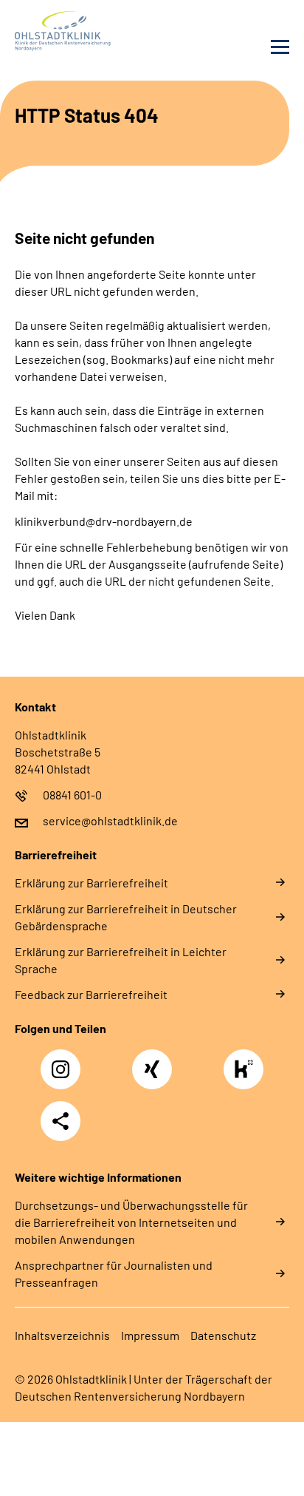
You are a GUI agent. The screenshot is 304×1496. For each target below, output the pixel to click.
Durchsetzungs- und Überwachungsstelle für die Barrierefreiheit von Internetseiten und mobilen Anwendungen (131, 1222)
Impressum (150, 1335)
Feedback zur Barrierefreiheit (91, 994)
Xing (152, 1061)
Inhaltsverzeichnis (62, 1335)
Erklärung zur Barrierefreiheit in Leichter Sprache (121, 959)
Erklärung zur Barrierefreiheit (91, 883)
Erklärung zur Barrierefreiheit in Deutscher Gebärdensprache (126, 917)
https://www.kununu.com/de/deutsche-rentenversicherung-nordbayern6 (247, 1073)
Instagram (64, 1061)
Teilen (60, 1121)
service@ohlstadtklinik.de (110, 820)
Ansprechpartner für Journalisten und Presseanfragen (114, 1273)
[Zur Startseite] (80, 31)
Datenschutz (223, 1335)
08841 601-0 (72, 795)
